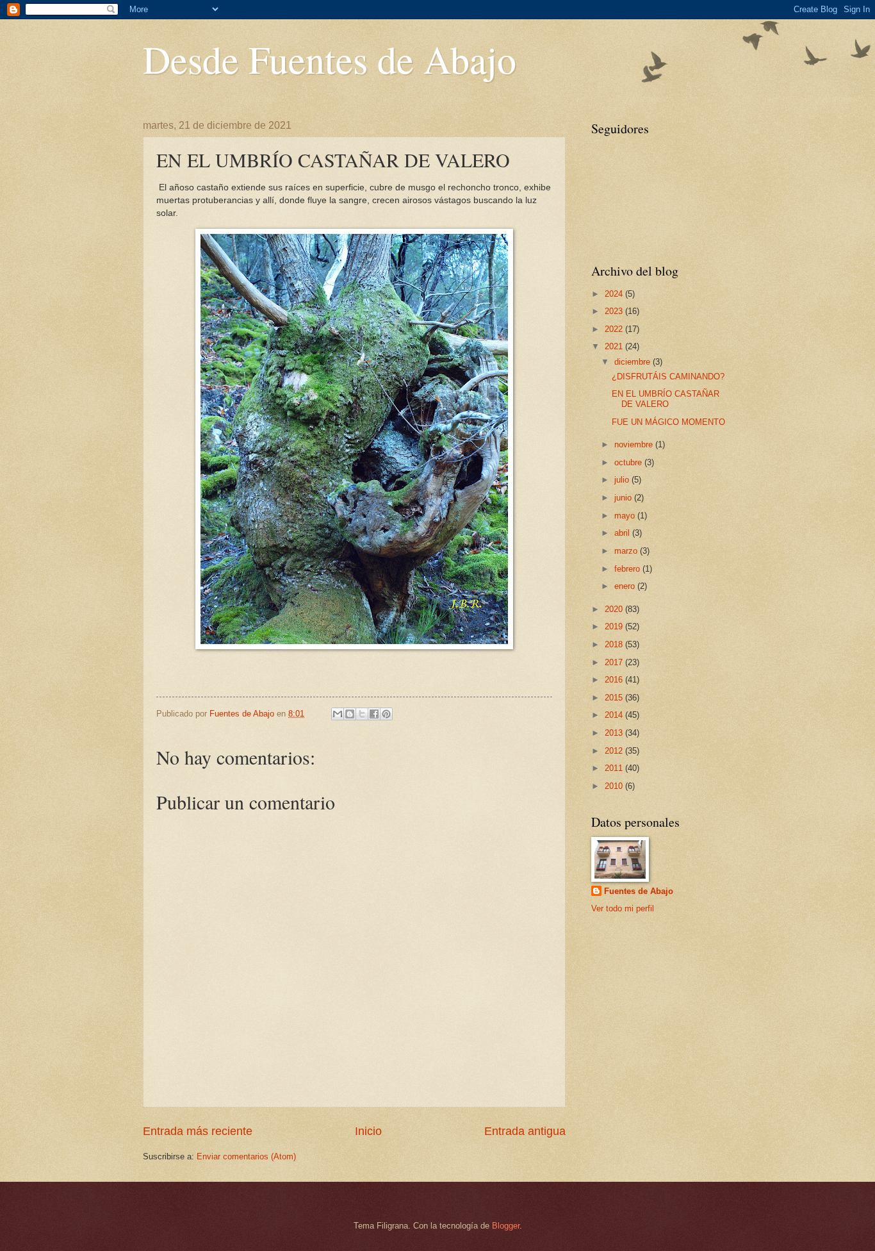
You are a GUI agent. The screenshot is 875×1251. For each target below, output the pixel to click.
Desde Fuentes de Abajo (329, 59)
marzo (627, 551)
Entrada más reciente (197, 1131)
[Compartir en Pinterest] (386, 714)
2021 (615, 346)
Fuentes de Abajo (638, 891)
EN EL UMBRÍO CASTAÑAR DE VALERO (665, 398)
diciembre (633, 362)
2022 (615, 329)
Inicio (368, 1131)
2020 (615, 609)
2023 (615, 311)
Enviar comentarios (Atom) (246, 1156)
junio (624, 497)
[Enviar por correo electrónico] (337, 714)
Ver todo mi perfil (622, 908)
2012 (615, 751)
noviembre (634, 444)
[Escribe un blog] (349, 714)
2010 (615, 786)
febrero (628, 569)
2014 (615, 715)
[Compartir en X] (362, 714)
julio (623, 480)
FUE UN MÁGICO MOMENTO (668, 422)
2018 (615, 644)
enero (625, 586)
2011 (615, 768)
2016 (615, 679)
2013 (615, 733)
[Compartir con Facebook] (374, 714)
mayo (625, 515)
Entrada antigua (525, 1131)
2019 (615, 626)
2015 (615, 697)
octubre (629, 462)
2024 (615, 294)
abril (623, 533)
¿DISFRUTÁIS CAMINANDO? (668, 376)
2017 (615, 662)
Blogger (505, 1225)
